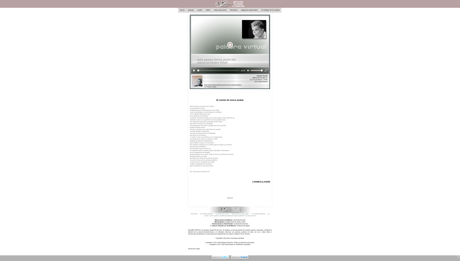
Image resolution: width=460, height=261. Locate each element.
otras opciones (220, 10)
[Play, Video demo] (194, 70)
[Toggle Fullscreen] (266, 70)
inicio (182, 10)
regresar (230, 198)
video (208, 10)
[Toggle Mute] (248, 70)
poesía (191, 10)
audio (199, 10)
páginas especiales (249, 10)
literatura (234, 10)
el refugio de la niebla (270, 10)
